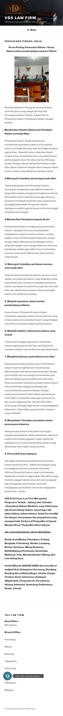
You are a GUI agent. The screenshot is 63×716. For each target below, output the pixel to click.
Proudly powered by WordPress (20, 708)
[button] (7, 676)
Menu (33, 29)
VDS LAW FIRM (20, 18)
